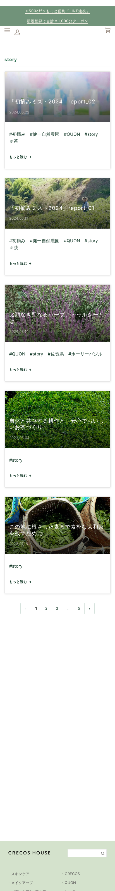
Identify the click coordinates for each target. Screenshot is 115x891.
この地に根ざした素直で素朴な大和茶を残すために (56, 530)
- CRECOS (71, 873)
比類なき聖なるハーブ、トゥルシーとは (56, 318)
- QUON (69, 882)
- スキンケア (18, 873)
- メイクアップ (20, 882)
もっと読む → (20, 157)
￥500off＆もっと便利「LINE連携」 (57, 11)
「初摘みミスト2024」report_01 (52, 208)
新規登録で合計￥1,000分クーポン (57, 21)
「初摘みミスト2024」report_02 (52, 101)
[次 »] (89, 608)
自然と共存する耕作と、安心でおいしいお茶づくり (56, 424)
